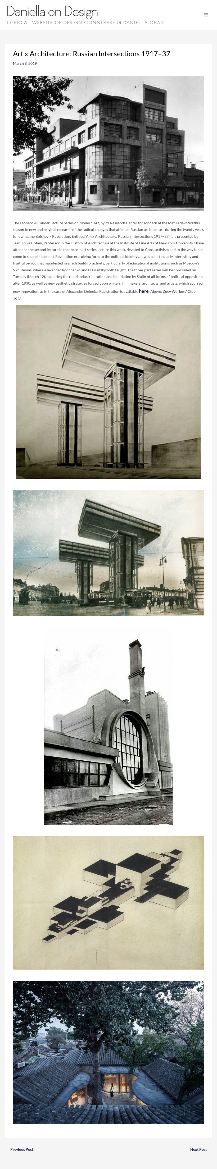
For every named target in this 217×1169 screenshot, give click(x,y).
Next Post (200, 1149)
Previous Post (19, 1149)
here (144, 291)
